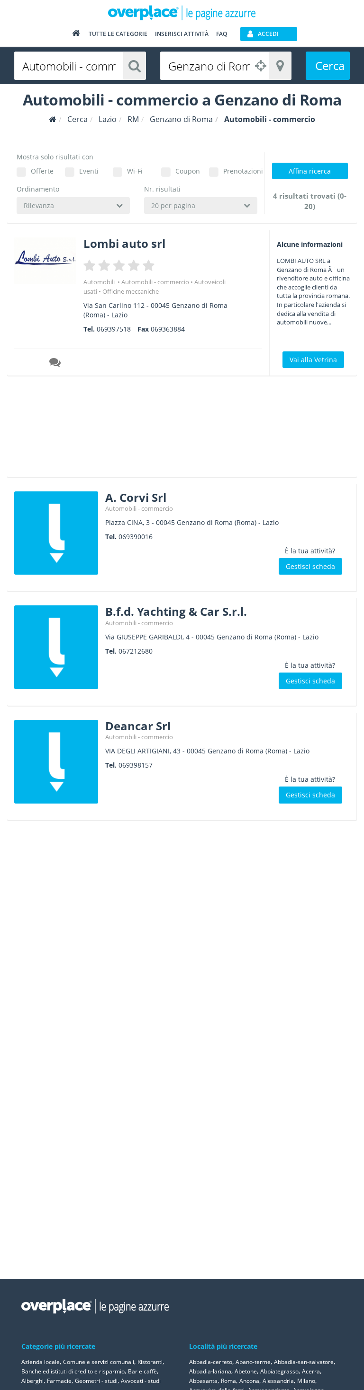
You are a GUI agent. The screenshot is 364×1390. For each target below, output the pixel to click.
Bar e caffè (142, 1371)
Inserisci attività (182, 34)
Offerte (42, 170)
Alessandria (278, 1381)
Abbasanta (203, 1381)
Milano (306, 1381)
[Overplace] (52, 119)
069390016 (135, 536)
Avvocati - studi (141, 1381)
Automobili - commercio (155, 282)
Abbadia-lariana (210, 1371)
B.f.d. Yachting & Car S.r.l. (176, 611)
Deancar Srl (138, 726)
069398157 (135, 765)
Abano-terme (253, 1362)
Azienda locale (40, 1362)
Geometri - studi (96, 1381)
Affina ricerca (310, 170)
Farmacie (59, 1381)
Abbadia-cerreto (210, 1362)
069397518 (114, 328)
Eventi (89, 170)
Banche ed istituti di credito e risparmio (73, 1371)
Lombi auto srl (124, 243)
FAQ (221, 34)
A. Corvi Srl (135, 497)
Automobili (99, 282)
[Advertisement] (177, 430)
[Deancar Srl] (56, 762)
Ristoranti (150, 1362)
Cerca (330, 65)
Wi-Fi (135, 170)
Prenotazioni (240, 170)
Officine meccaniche (130, 291)
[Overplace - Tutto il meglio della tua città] (76, 35)
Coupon (187, 170)
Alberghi (32, 1381)
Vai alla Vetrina (313, 359)
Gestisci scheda (310, 566)
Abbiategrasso (279, 1371)
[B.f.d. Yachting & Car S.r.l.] (56, 647)
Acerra (311, 1371)
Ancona (249, 1381)
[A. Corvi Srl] (56, 533)
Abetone (246, 1371)
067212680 (135, 651)
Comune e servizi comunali (98, 1362)
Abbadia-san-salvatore (304, 1362)
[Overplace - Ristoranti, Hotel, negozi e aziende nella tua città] (182, 12)
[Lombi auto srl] (45, 260)
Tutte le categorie (118, 34)
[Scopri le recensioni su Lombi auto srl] (55, 363)
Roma (228, 1381)
